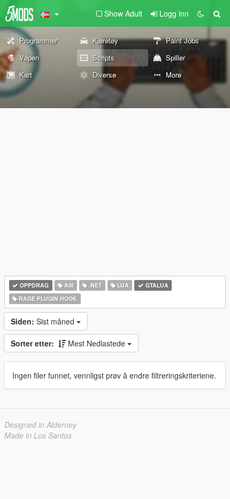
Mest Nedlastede (69, 343)
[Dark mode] (200, 13)
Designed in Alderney (40, 424)
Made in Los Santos (38, 435)
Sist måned (43, 321)
